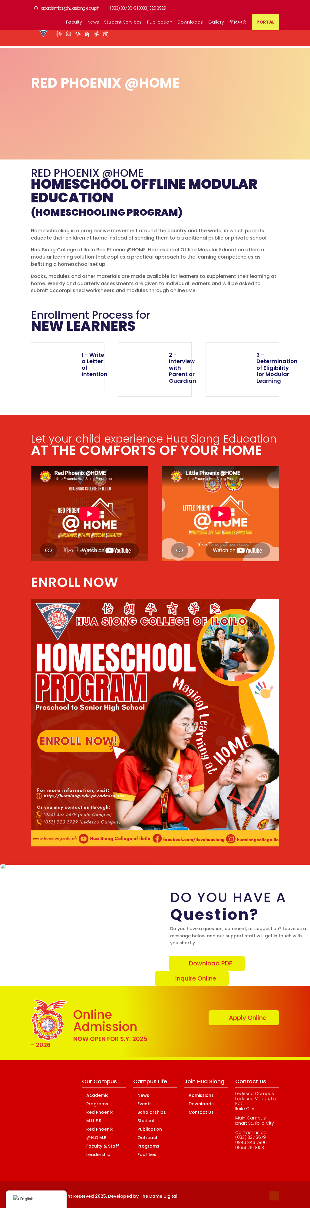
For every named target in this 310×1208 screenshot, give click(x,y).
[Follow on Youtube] (274, 1195)
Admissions (201, 1095)
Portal (265, 22)
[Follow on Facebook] (238, 1195)
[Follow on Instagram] (262, 1195)
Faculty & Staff (102, 1146)
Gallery (216, 22)
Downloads (190, 22)
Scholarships (151, 1112)
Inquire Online (195, 978)
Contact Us (201, 1112)
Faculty (74, 22)
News (93, 22)
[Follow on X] (250, 1195)
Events (144, 1104)
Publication (159, 22)
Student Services (123, 22)
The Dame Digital (158, 1196)
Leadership (98, 1155)
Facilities (146, 1155)
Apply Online (247, 1017)
